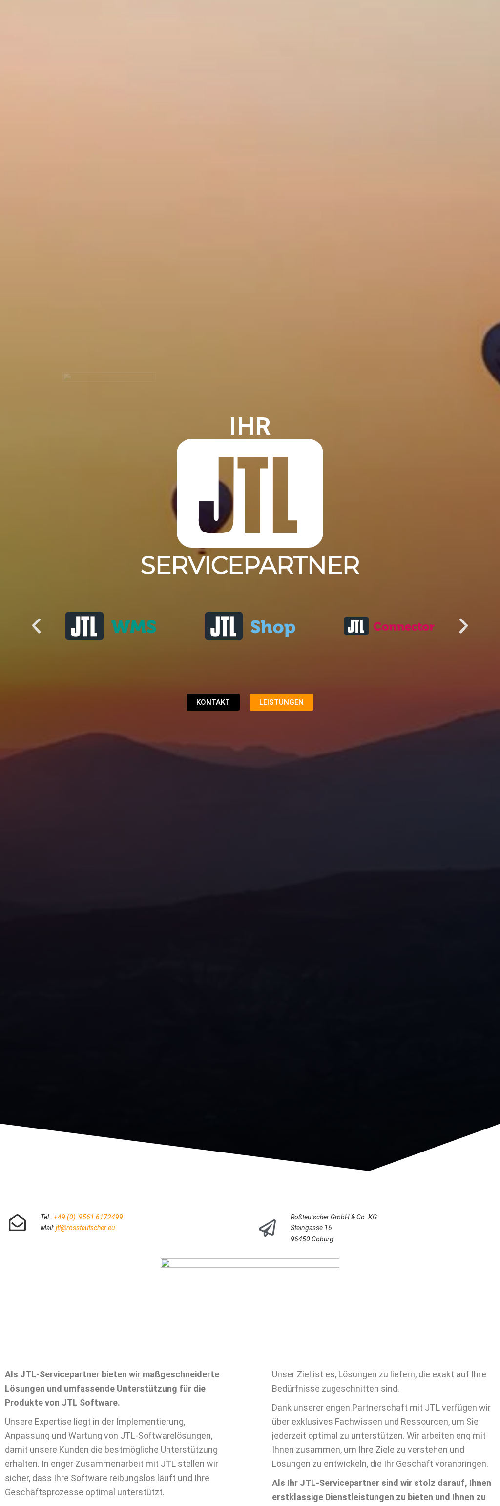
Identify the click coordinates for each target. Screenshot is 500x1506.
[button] (36, 626)
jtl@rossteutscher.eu (85, 1228)
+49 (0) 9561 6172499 (88, 1217)
